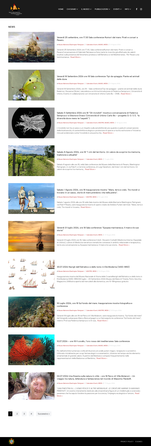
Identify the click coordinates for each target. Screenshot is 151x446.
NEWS (106, 44)
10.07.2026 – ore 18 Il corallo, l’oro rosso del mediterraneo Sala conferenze (93, 341)
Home (60, 9)
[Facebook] (136, 9)
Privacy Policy (127, 442)
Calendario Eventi (92, 44)
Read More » (75, 57)
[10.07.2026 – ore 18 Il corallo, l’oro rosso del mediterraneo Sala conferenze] (31, 349)
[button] (77, 9)
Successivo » (44, 414)
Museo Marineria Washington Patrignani (71, 44)
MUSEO (100, 44)
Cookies (138, 442)
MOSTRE (101, 123)
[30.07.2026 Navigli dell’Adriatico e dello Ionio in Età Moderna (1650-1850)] (31, 274)
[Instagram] (141, 9)
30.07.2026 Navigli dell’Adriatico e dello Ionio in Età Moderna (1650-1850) (93, 267)
